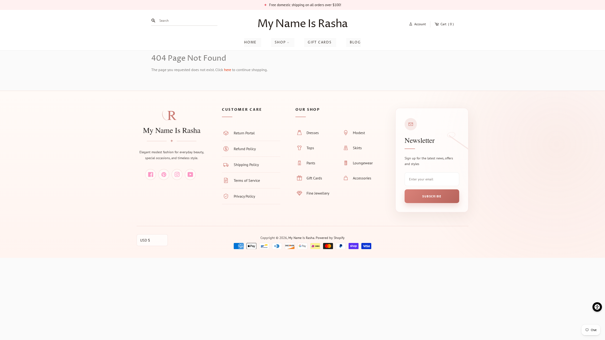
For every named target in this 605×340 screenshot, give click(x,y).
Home (250, 42)
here (227, 69)
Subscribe (431, 196)
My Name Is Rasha (302, 24)
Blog (355, 42)
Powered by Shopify (330, 238)
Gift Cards (320, 42)
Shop (281, 42)
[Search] (154, 21)
